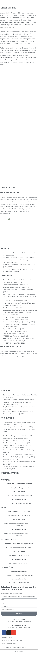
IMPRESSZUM (7, 637)
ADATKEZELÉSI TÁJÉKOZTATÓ (12, 641)
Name (3, 600)
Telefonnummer (6, 606)
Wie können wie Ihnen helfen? (11, 593)
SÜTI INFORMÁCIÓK (9, 644)
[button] (33, 5)
